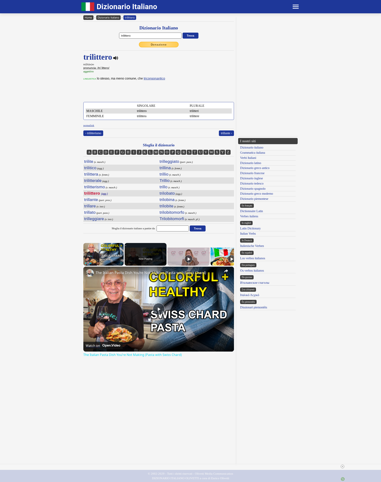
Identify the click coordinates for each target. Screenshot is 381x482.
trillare (90, 206)
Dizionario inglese (251, 178)
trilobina (167, 199)
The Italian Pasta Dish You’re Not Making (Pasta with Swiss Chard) (151, 272)
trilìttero (130, 17)
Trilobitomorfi (172, 218)
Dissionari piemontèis (253, 307)
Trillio (165, 180)
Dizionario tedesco (252, 183)
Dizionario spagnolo (253, 188)
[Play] (85, 263)
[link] (90, 273)
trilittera (91, 174)
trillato (90, 212)
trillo (163, 187)
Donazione (159, 44)
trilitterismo (94, 187)
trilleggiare (94, 218)
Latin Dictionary (250, 228)
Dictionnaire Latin (251, 211)
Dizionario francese (252, 173)
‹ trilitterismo (93, 133)
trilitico (90, 167)
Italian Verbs (248, 233)
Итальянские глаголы (254, 282)
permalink (88, 125)
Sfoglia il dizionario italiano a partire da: (134, 228)
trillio (164, 174)
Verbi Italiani (248, 157)
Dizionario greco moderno (256, 193)
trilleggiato (169, 161)
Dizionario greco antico (254, 168)
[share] (226, 270)
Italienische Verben (252, 246)
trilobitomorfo (172, 212)
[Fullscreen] (121, 263)
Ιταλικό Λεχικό (249, 295)
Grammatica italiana (252, 152)
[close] (342, 466)
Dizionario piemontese (254, 198)
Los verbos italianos (252, 258)
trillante (91, 199)
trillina (165, 167)
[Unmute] (90, 263)
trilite (88, 161)
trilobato (167, 193)
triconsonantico (154, 78)
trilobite (166, 206)
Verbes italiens (249, 216)
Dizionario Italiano (108, 17)
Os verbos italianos (252, 270)
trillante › (226, 133)
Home (88, 17)
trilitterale (93, 180)
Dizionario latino (250, 163)
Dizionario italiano (251, 147)
